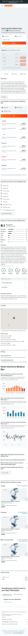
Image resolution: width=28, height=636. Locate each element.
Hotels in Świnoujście (8, 602)
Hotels (9, 630)
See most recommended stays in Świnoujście (22, 540)
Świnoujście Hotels (8, 633)
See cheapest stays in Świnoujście (22, 513)
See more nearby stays (22, 485)
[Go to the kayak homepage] (8, 5)
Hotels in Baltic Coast (19, 631)
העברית (21, 1)
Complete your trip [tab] (7, 594)
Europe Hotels (14, 630)
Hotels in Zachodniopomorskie (8, 631)
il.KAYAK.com (4, 630)
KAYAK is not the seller (7, 619)
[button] (26, 1)
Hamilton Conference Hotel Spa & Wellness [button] (10, 501)
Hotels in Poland (21, 630)
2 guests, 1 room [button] (6, 39)
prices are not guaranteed (6, 615)
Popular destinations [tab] (18, 594)
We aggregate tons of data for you (10, 621)
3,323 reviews (17, 30)
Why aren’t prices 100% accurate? (9, 624)
